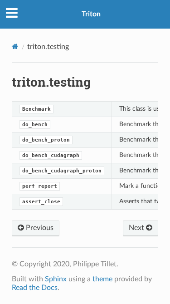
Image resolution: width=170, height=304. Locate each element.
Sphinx (56, 279)
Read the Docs (35, 287)
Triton (91, 14)
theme (102, 279)
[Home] (15, 46)
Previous (38, 227)
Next (137, 227)
